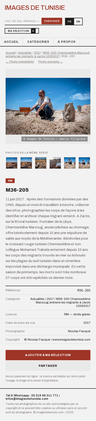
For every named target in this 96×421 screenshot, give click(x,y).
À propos (66, 41)
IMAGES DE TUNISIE (35, 8)
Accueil (11, 41)
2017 (37, 52)
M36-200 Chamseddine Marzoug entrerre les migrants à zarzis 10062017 (48, 54)
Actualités (25, 52)
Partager (48, 365)
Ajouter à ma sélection (48, 355)
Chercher (52, 21)
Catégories (38, 41)
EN (78, 21)
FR (69, 21)
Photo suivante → (50, 61)
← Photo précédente (20, 61)
